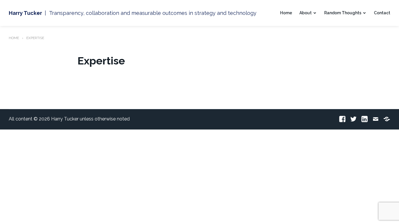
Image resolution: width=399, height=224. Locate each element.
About (305, 12)
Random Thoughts (342, 12)
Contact (382, 12)
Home (286, 12)
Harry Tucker (25, 13)
